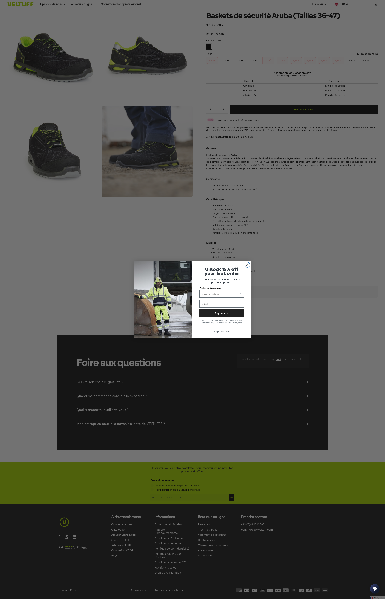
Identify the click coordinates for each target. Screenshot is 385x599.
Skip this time (222, 331)
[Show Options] (241, 293)
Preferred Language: (210, 288)
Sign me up (222, 313)
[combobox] (221, 293)
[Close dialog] (247, 264)
